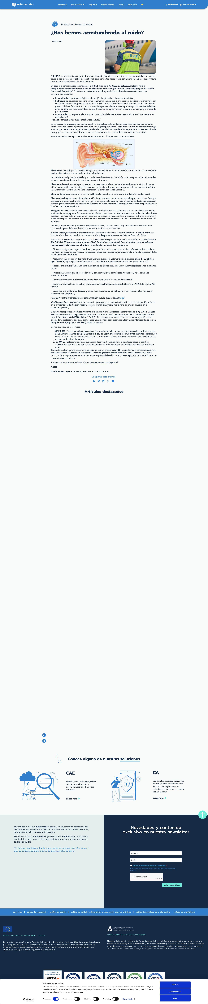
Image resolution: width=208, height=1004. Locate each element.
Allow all (175, 984)
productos (76, 4)
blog (121, 4)
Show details (127, 999)
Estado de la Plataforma (184, 912)
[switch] (77, 999)
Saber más (72, 798)
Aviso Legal (17, 912)
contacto (132, 4)
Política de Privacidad (36, 912)
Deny (175, 998)
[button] (94, 381)
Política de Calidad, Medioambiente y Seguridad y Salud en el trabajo (101, 912)
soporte (93, 4)
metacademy (107, 4)
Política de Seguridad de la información (153, 912)
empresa (62, 4)
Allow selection (175, 991)
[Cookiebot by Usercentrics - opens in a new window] (28, 999)
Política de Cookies (58, 912)
